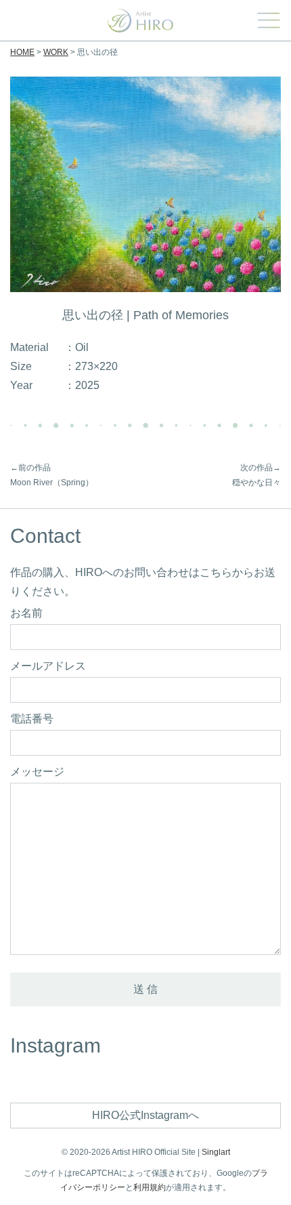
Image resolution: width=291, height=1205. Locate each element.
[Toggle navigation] (268, 20)
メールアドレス (48, 666)
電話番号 (31, 719)
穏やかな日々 (256, 482)
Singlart (216, 1152)
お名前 (26, 613)
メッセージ (37, 772)
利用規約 (149, 1187)
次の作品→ (260, 467)
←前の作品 (30, 467)
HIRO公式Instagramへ (145, 1115)
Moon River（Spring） (51, 482)
